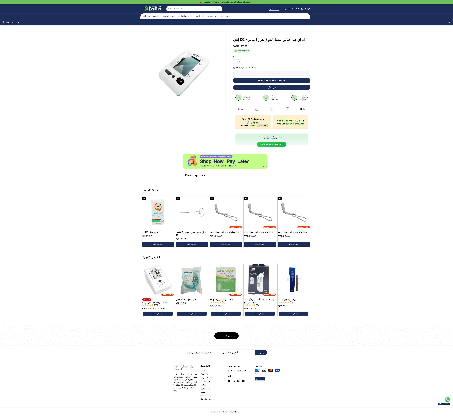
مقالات (203, 392)
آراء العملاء (204, 374)
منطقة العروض (168, 16)
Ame (155, 190)
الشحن (244, 67)
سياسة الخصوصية (207, 377)
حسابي (203, 370)
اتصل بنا (203, 385)
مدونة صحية (225, 16)
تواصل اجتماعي (206, 395)
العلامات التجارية (185, 16)
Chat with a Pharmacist (271, 144)
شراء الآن (272, 87)
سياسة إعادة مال (206, 399)
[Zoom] (184, 72)
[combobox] (194, 8)
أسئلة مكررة (205, 388)
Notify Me (158, 244)
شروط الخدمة (206, 381)
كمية (235, 56)
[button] (148, 305)
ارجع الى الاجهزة (228, 335)
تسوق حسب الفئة (150, 16)
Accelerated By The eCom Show (225, 412)
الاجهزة (147, 257)
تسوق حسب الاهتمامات (205, 16)
